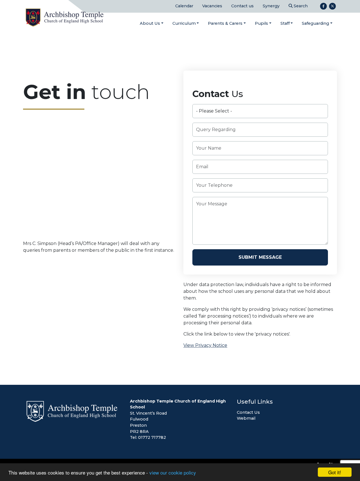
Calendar (184, 5)
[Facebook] (323, 6)
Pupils (261, 23)
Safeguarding (315, 23)
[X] (332, 6)
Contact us (242, 5)
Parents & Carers (225, 23)
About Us (150, 23)
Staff (285, 23)
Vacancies (212, 5)
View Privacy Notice (205, 345)
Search (300, 5)
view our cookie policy (172, 472)
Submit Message (260, 257)
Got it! (334, 472)
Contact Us (248, 412)
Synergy (271, 5)
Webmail (246, 418)
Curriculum (184, 23)
